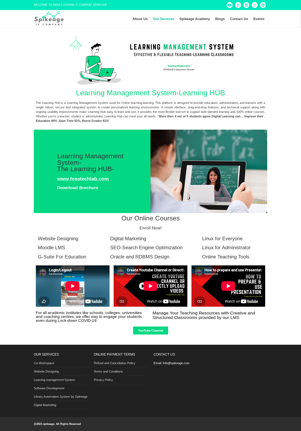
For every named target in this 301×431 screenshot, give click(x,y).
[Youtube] (230, 5)
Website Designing (46, 371)
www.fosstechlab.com (83, 179)
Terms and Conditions (108, 371)
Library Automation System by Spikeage (60, 396)
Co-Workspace (44, 363)
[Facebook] (238, 5)
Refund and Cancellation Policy (114, 363)
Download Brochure (77, 187)
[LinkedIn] (246, 5)
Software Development (49, 388)
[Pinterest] (263, 5)
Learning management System (54, 380)
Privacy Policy (103, 380)
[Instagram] (255, 5)
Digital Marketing (45, 405)
